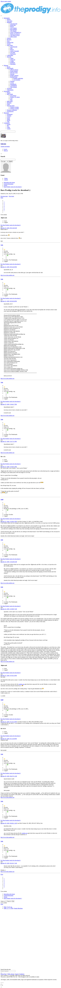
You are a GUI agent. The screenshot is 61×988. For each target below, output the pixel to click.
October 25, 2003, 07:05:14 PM (9, 675)
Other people (13, 36)
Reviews (9, 39)
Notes (8, 118)
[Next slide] (2, 982)
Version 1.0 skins (14, 107)
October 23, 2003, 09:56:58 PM (9, 301)
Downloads (7, 91)
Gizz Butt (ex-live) (15, 35)
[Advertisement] (30, 928)
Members (9, 22)
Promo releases (14, 71)
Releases (6, 65)
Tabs (8, 121)
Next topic (11, 196)
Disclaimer (13, 64)
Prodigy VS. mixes (15, 97)
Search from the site (6, 969)
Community (7, 123)
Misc (11, 100)
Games (8, 128)
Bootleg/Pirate (13, 77)
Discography (10, 68)
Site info (9, 56)
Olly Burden (13, 31)
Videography (10, 90)
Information (7, 18)
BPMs (8, 120)
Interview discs (14, 72)
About (11, 58)
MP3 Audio (10, 94)
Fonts (8, 104)
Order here (3, 143)
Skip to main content (6, 1)
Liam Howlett (13, 23)
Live (11, 98)
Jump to (3, 901)
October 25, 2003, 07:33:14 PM (9, 721)
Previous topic (4, 196)
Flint (11, 48)
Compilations (13, 85)
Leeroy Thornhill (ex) (15, 32)
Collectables (10, 55)
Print (2, 197)
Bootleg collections (18, 78)
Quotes (9, 44)
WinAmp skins (10, 105)
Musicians (6, 113)
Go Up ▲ (9, 907)
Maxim (12, 26)
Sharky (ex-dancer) (15, 33)
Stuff (2, 499)
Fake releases (13, 87)
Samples (9, 115)
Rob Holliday (13, 29)
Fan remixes (13, 95)
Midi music (10, 101)
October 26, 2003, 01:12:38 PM (9, 738)
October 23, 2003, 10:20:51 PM (9, 466)
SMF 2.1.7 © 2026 (8, 908)
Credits (12, 61)
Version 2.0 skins (14, 108)
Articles (9, 38)
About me (12, 59)
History (9, 19)
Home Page (4, 974)
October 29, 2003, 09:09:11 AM (9, 823)
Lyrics (8, 117)
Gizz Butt (12, 52)
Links (8, 127)
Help (5, 907)
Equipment (9, 114)
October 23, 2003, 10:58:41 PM (9, 521)
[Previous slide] (1, 982)
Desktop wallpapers (12, 110)
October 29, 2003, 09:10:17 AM (9, 863)
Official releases (14, 69)
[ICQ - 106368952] (7, 255)
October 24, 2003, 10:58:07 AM (9, 609)
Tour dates (9, 21)
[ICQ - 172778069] (7, 510)
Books (8, 67)
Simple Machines (18, 908)
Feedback (12, 62)
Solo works (10, 45)
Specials (12, 74)
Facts (8, 41)
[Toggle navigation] (1, 15)
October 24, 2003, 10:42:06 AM (9, 561)
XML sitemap (10, 974)
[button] (5, 146)
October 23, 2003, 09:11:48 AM (9, 228)
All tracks (9, 88)
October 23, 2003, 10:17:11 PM (9, 441)
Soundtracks (13, 84)
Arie (2, 245)
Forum (8, 124)
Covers (12, 82)
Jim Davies (13, 54)
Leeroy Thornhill (14, 51)
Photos (8, 92)
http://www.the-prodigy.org (7, 275)
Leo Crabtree (13, 28)
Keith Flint (13, 25)
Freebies (12, 81)
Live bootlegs (16, 79)
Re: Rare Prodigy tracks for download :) (11, 225)
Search (17, 974)
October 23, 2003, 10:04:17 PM (9, 404)
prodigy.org (21, 684)
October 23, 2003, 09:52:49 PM (9, 267)
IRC (8, 125)
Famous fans (10, 42)
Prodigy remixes (14, 75)
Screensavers (10, 111)
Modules (9, 102)
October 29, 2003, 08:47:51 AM (9, 776)
